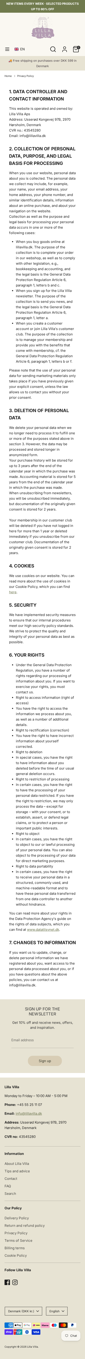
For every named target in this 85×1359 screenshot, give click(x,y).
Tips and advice (17, 1171)
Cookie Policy (16, 1255)
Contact (11, 1178)
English (54, 1311)
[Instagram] (15, 1282)
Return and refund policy (25, 1225)
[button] (20, 49)
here (13, 592)
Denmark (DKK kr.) (21, 1311)
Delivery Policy (17, 1218)
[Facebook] (7, 1282)
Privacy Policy (25, 76)
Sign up (45, 1061)
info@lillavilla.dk (29, 1113)
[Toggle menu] (7, 49)
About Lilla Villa (17, 1163)
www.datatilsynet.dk (43, 929)
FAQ (8, 1186)
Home (8, 76)
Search (10, 1193)
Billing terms (15, 1248)
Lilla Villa (32, 1346)
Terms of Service (18, 1240)
